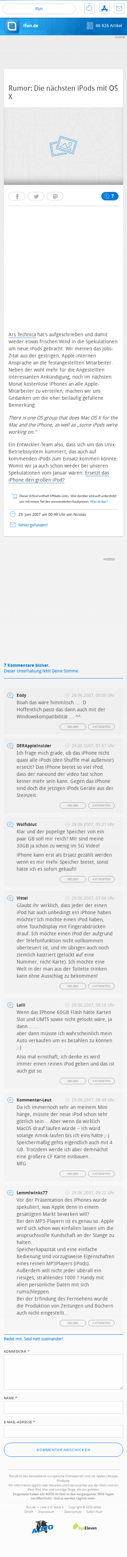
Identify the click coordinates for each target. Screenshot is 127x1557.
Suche (90, 8)
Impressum (46, 1512)
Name (11, 1397)
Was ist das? (99, 502)
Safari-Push (94, 1512)
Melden (73, 727)
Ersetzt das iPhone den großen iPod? (58, 476)
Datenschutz (72, 1512)
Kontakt (119, 8)
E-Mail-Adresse (20, 1421)
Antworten (101, 727)
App (104, 8)
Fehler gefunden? (33, 525)
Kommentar (17, 1351)
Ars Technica (22, 335)
